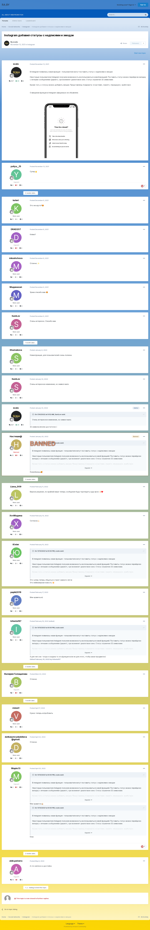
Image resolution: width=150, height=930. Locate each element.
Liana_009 (15, 486)
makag (31, 887)
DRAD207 (16, 229)
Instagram (31, 44)
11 (12, 219)
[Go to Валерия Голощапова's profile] (16, 682)
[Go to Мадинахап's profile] (16, 295)
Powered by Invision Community (75, 926)
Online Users (17, 21)
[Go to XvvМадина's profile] (16, 524)
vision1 (15, 708)
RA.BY (5, 4)
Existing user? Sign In (126, 5)
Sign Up (143, 5)
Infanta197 (15, 621)
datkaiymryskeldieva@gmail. (16, 738)
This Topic (136, 15)
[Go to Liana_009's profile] (16, 495)
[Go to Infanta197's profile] (16, 629)
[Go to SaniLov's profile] (16, 324)
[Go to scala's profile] (6, 43)
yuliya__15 (16, 166)
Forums (5, 21)
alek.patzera (15, 861)
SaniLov (16, 316)
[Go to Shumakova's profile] (16, 358)
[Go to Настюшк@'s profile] (16, 444)
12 (12, 455)
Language (70, 924)
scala (15, 42)
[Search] (145, 15)
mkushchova (15, 258)
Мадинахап (16, 287)
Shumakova (16, 350)
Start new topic (140, 53)
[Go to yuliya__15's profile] (16, 174)
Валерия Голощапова (15, 674)
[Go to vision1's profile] (16, 716)
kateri (16, 200)
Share (124, 43)
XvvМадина (15, 515)
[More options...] (144, 64)
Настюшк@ (16, 436)
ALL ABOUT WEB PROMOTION (12, 15)
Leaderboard (30, 21)
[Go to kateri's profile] (16, 208)
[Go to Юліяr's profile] (16, 552)
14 (13, 880)
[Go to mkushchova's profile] (16, 266)
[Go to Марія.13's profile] (16, 776)
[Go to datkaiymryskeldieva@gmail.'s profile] (16, 747)
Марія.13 (15, 768)
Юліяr (16, 544)
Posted (39, 64)
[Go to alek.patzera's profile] (16, 869)
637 (12, 81)
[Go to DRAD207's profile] (16, 237)
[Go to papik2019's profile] (16, 600)
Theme (80, 924)
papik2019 (15, 592)
